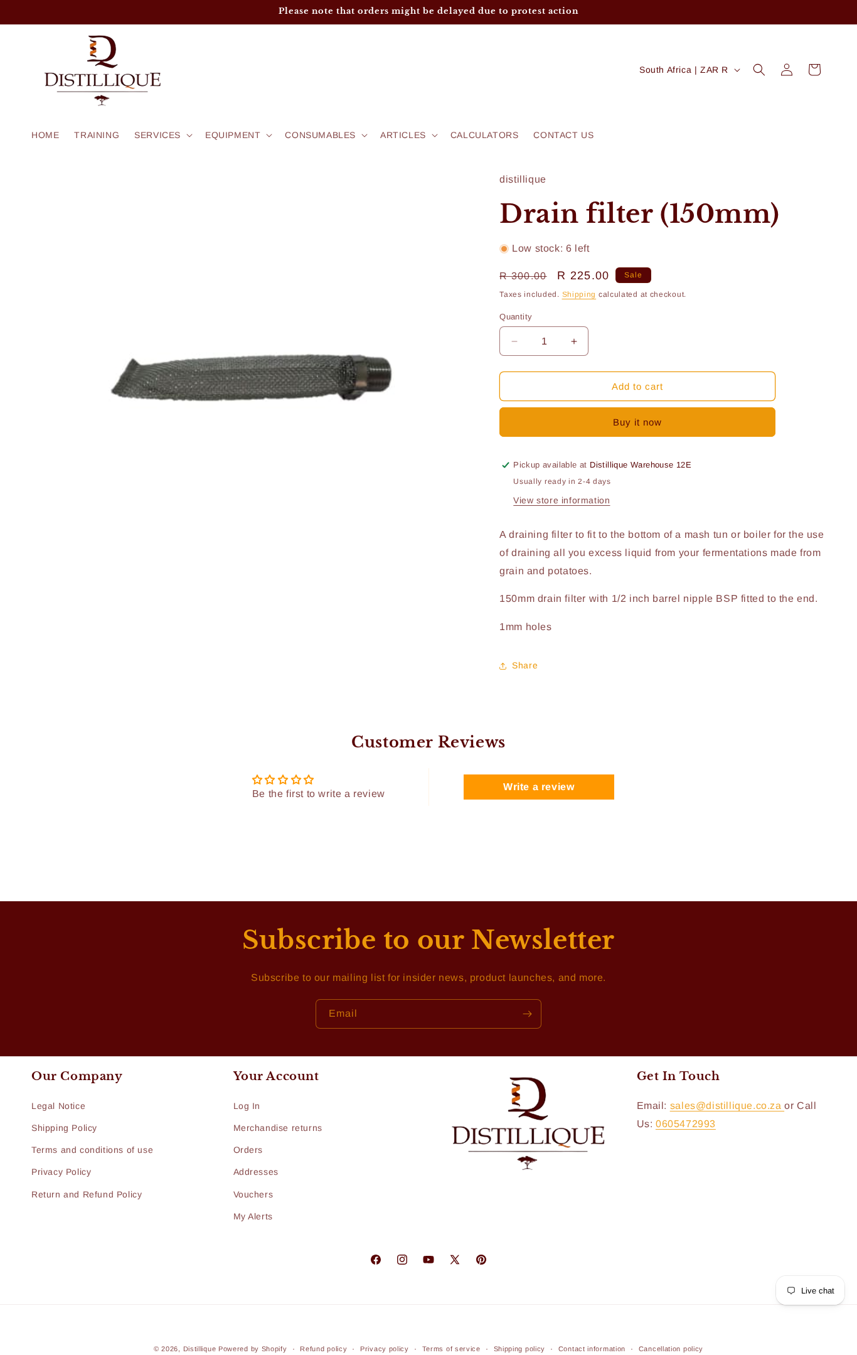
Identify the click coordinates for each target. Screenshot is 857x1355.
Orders (248, 1150)
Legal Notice (58, 1106)
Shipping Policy (64, 1128)
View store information (561, 500)
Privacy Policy (61, 1172)
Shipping (579, 294)
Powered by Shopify (252, 1348)
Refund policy (323, 1348)
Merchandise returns (277, 1128)
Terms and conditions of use (92, 1150)
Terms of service (451, 1348)
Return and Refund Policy (86, 1194)
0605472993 (686, 1123)
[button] (162, 135)
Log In (247, 1106)
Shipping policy (520, 1348)
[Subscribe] (527, 1014)
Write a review (538, 786)
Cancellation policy (671, 1348)
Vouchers (253, 1194)
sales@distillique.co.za (727, 1105)
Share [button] (525, 665)
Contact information (591, 1348)
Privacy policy (384, 1348)
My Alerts (253, 1216)
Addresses (256, 1172)
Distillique (199, 1348)
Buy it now (637, 422)
